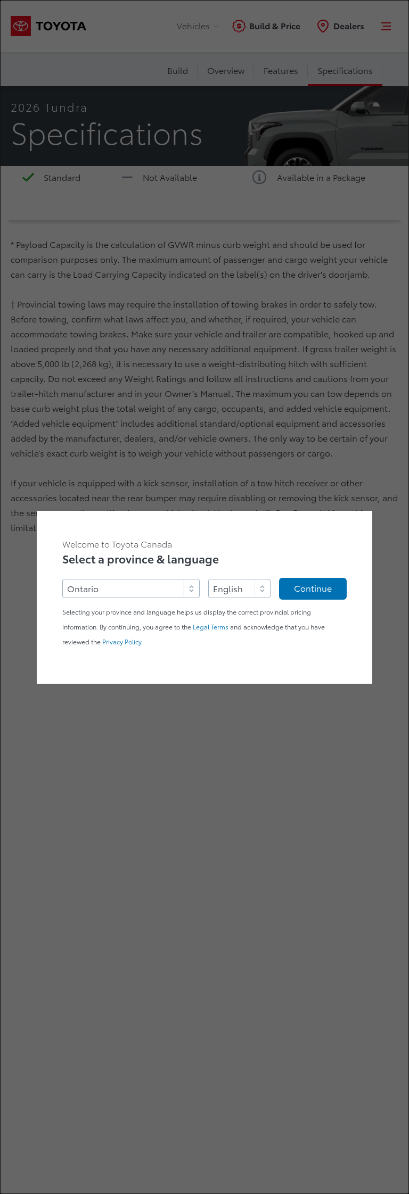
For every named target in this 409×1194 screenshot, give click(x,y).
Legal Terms (210, 627)
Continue (313, 588)
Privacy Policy (121, 642)
